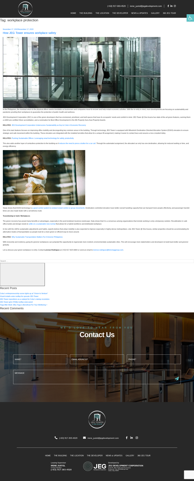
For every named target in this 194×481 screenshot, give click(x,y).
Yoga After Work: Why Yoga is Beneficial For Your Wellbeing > (23, 305)
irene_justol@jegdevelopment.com (146, 6)
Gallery (155, 13)
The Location (102, 13)
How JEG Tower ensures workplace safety (29, 32)
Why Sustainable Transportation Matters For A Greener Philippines (37, 237)
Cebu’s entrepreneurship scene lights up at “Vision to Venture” (24, 293)
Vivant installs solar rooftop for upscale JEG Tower (19, 296)
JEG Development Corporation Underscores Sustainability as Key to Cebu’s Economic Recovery (49, 125)
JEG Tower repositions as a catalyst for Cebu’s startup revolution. (25, 299)
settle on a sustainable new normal (42, 224)
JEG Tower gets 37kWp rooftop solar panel (16, 302)
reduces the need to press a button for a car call (77, 143)
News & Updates (139, 13)
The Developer (120, 13)
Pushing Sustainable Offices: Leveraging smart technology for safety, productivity (43, 138)
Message (97, 376)
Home (73, 13)
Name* (40, 359)
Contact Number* (154, 359)
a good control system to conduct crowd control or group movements (58, 208)
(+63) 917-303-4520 (116, 6)
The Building (85, 13)
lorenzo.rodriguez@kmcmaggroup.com (108, 250)
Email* (97, 359)
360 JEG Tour (169, 13)
